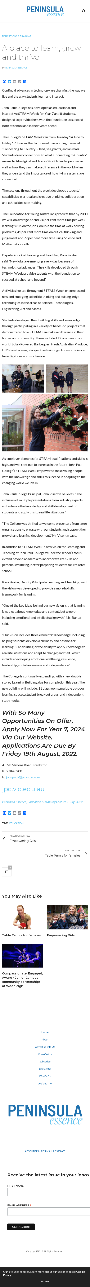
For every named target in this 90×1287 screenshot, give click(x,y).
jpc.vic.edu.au (23, 789)
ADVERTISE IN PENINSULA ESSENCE (45, 1151)
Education (16, 823)
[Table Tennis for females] (22, 917)
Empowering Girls (61, 935)
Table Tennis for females (21, 935)
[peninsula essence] (45, 11)
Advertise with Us (45, 1046)
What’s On (45, 1076)
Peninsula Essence (16, 67)
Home (45, 1032)
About (45, 1039)
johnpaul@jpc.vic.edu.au (23, 777)
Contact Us (45, 1068)
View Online (45, 1054)
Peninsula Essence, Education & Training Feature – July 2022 (42, 802)
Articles (42, 1083)
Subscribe (45, 1061)
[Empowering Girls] (67, 917)
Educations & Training (16, 36)
